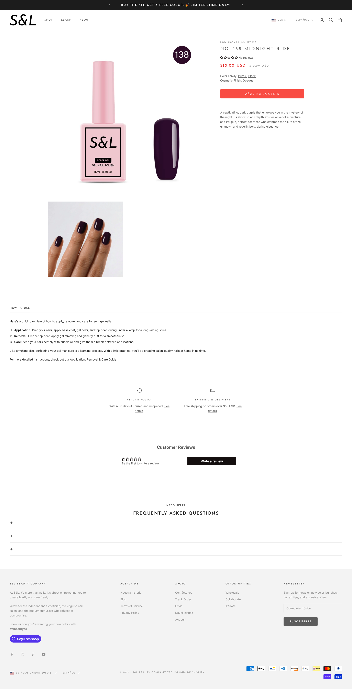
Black (252, 76)
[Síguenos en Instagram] (22, 654)
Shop (48, 20)
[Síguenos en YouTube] (44, 654)
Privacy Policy (129, 612)
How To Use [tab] (20, 308)
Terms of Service (131, 606)
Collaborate (233, 599)
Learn (66, 20)
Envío (178, 606)
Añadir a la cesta (262, 93)
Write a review (212, 461)
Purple (242, 76)
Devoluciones (184, 612)
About (85, 20)
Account (180, 619)
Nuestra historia (130, 592)
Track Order (183, 599)
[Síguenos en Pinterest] (33, 654)
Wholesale (232, 592)
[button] (229, 58)
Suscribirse (300, 621)
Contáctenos (183, 592)
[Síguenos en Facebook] (12, 654)
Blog (123, 599)
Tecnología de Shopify (186, 672)
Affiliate (230, 606)
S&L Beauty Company (238, 42)
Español (302, 20)
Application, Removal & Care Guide (93, 359)
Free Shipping (147, 5)
